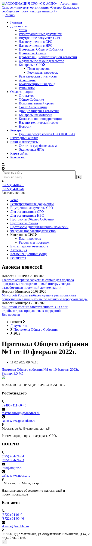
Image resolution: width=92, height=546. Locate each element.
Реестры (16, 130)
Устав (23, 30)
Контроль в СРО (31, 65)
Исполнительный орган (36, 103)
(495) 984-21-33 (13, 460)
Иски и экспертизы (24, 142)
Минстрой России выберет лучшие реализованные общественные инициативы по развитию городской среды (45, 297)
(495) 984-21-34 (13, 456)
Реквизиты (27, 88)
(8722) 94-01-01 (13, 185)
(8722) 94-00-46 (13, 189)
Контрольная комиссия (35, 115)
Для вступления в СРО (35, 41)
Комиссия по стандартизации (40, 119)
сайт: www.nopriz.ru (16, 475)
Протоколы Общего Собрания (41, 49)
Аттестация (27, 80)
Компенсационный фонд (37, 84)
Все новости (11, 314)
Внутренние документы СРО (40, 38)
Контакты (17, 157)
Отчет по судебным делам (38, 145)
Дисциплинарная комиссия (39, 111)
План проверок (38, 68)
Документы (18, 26)
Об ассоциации (21, 92)
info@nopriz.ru (12, 468)
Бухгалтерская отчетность (38, 76)
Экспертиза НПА (31, 149)
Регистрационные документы (40, 34)
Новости (25, 126)
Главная (16, 22)
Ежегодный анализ (24, 138)
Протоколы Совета (32, 53)
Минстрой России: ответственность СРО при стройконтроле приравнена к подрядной (35, 308)
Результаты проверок (42, 72)
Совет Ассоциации (33, 107)
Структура (26, 95)
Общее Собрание (31, 99)
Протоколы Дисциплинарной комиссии (48, 57)
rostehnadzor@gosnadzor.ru (21, 413)
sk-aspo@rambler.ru (15, 526)
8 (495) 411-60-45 (14, 405)
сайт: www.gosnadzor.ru (19, 421)
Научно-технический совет (38, 122)
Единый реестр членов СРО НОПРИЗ (47, 134)
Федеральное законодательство (41, 61)
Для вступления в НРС (35, 45)
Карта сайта (19, 153)
